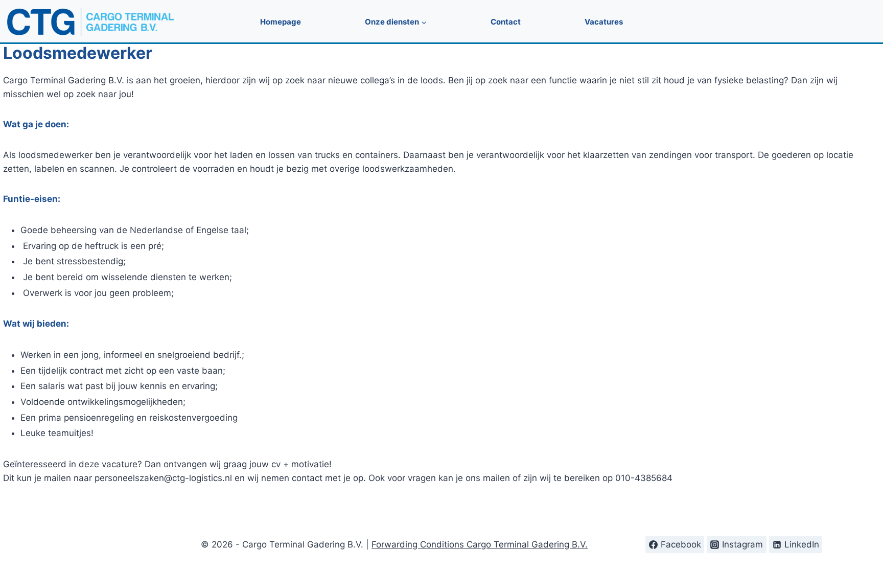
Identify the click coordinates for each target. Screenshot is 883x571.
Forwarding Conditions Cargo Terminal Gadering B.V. (479, 544)
